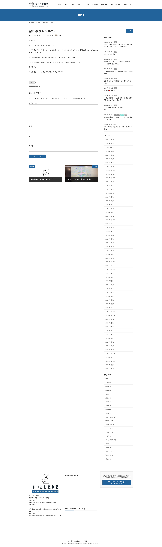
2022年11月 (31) (110, 311)
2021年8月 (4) (109, 368)
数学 (40, 86)
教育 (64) (108, 409)
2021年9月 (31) (109, 365)
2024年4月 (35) (109, 246)
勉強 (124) (108, 405)
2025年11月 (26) (110, 174)
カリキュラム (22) (110, 417)
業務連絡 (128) (109, 424)
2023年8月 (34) (109, 277)
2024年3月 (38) (109, 250)
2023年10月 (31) (110, 269)
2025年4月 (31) (109, 201)
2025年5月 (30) (109, 197)
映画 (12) (108, 379)
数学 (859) (108, 386)
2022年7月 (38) (109, 327)
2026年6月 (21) (109, 147)
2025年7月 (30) (109, 189)
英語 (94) (108, 390)
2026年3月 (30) (109, 159)
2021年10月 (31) (110, 361)
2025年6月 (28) (109, 193)
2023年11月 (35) (110, 265)
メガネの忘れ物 (109, 54)
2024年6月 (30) (109, 239)
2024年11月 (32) (110, 220)
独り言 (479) (109, 455)
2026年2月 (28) (109, 162)
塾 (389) (107, 394)
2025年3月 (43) (109, 204)
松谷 (126, 114)
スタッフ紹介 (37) (110, 440)
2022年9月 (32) (109, 319)
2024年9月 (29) (109, 227)
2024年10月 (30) (110, 223)
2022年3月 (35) (109, 342)
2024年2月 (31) (109, 254)
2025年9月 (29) (109, 181)
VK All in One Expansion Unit (93, 543)
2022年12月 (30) (110, 307)
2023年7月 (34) (109, 281)
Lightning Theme (80, 543)
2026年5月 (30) (109, 151)
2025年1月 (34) (109, 212)
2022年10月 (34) (110, 315)
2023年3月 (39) (109, 296)
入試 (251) (108, 413)
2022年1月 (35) (109, 349)
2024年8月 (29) (109, 231)
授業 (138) (108, 398)
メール (31, 136)
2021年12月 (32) (110, 353)
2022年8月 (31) (109, 323)
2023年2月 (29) (109, 300)
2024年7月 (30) (109, 235)
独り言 (122, 114)
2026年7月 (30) (109, 143)
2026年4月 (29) (109, 155)
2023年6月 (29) (109, 284)
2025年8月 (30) (109, 185)
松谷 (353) (108, 459)
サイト (31, 146)
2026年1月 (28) (109, 166)
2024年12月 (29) (110, 216)
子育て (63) (108, 451)
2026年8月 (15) (109, 140)
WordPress (71, 543)
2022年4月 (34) (109, 338)
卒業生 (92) (108, 436)
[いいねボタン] (31, 82)
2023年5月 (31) (109, 288)
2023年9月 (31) (109, 273)
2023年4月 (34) (109, 292)
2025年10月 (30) (110, 178)
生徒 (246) (108, 402)
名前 (30, 126)
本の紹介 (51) (109, 421)
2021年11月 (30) (110, 357)
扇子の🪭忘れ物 (109, 90)
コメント (33, 103)
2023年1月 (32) (109, 304)
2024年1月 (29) (109, 258)
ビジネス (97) (109, 432)
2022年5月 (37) (109, 334)
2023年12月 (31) (110, 262)
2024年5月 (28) (109, 243)
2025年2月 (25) (109, 208)
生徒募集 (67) (109, 382)
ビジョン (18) (109, 428)
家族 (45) (108, 447)
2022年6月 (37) (109, 330)
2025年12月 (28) (110, 170)
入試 (119, 114)
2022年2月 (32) (109, 346)
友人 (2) (107, 443)
